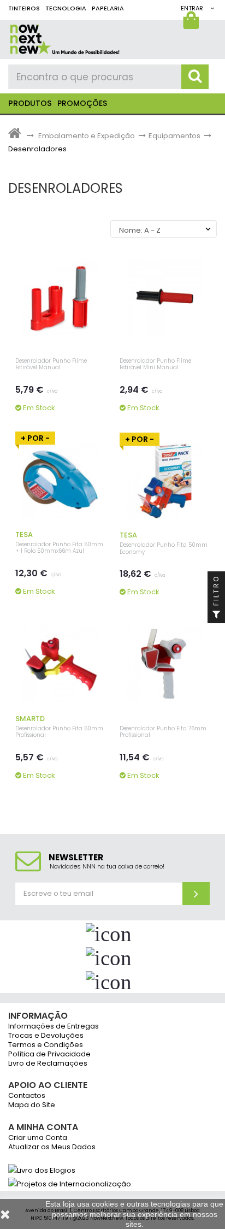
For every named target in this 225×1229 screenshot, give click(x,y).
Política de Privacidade (49, 1054)
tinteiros (24, 8)
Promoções (82, 103)
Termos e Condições (45, 1045)
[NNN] (103, 37)
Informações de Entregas (53, 1026)
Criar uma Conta (37, 1138)
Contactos (26, 1096)
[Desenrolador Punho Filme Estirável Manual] (60, 296)
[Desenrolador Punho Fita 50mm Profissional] (60, 663)
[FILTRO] (216, 614)
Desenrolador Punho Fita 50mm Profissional (59, 732)
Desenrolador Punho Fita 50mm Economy (164, 548)
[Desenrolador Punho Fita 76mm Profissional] (165, 663)
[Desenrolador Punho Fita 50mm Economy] (165, 480)
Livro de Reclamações (47, 1063)
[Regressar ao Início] (14, 136)
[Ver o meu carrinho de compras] (192, 22)
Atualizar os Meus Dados (52, 1147)
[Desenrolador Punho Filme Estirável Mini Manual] (165, 296)
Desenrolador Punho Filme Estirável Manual (51, 364)
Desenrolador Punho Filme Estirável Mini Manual (155, 364)
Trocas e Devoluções (46, 1036)
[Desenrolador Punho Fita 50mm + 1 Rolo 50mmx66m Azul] (60, 479)
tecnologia (65, 8)
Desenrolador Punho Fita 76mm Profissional (163, 732)
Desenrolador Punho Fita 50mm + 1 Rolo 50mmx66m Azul (59, 548)
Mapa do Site (31, 1105)
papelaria (108, 8)
